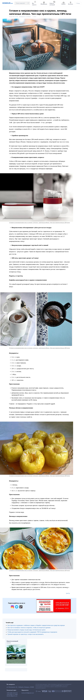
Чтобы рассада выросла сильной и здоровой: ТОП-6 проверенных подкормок (32, 632)
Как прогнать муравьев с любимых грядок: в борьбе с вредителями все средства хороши (36, 625)
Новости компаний (52, 4)
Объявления (44, 4)
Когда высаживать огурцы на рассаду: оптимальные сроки (26, 630)
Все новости (34, 4)
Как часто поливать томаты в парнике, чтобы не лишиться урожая (28, 627)
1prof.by (68, 593)
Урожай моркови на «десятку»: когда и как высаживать (25, 634)
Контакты (70, 4)
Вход (78, 3)
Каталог (63, 4)
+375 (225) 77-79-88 (12, 694)
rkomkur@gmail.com (12, 696)
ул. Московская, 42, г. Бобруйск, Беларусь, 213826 (20, 687)
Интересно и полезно (25, 16)
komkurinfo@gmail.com (28, 693)
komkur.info (59, 685)
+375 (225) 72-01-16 (12, 693)
